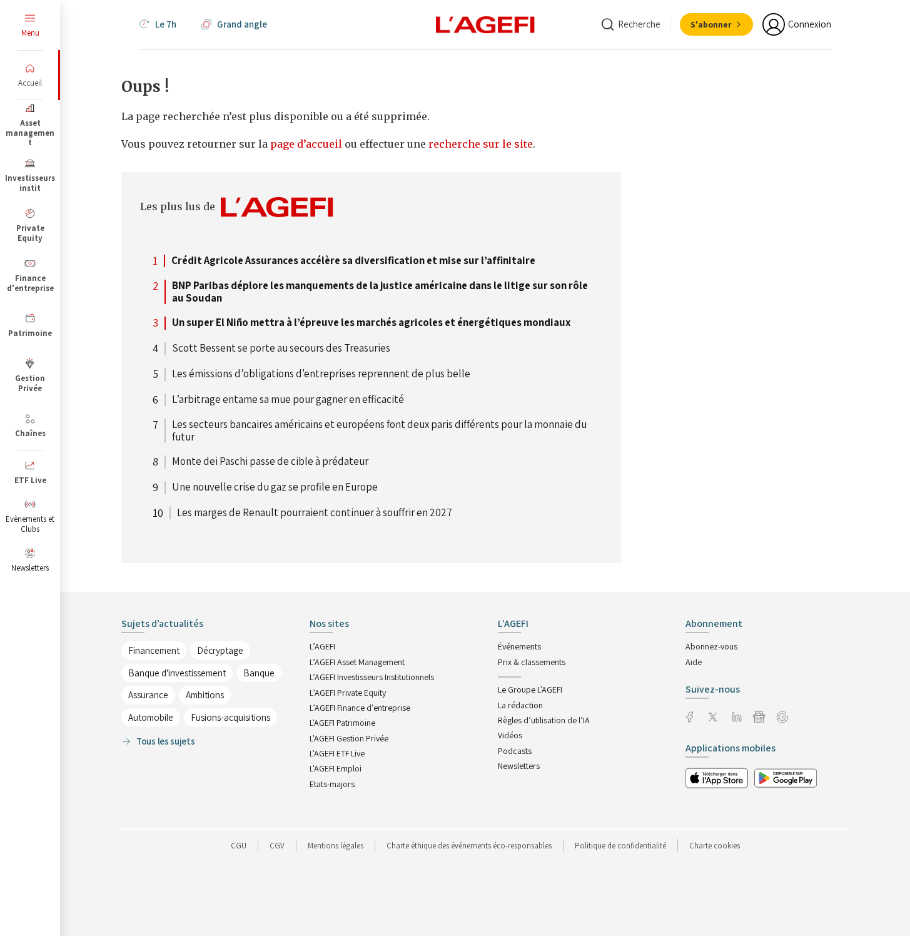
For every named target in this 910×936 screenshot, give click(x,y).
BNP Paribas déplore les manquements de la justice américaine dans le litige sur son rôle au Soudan (380, 292)
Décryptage (220, 650)
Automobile (150, 717)
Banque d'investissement (177, 673)
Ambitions (205, 695)
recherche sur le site (480, 144)
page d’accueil (307, 144)
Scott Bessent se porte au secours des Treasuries (281, 348)
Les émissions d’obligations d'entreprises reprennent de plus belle (321, 374)
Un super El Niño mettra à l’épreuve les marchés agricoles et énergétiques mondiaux (371, 323)
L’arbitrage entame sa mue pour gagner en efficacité (288, 400)
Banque (259, 673)
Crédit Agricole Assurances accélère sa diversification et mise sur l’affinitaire (353, 261)
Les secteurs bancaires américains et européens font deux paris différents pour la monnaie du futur (379, 431)
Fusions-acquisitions (230, 717)
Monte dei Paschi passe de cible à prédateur (270, 461)
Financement (153, 650)
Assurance (148, 695)
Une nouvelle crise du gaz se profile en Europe (275, 487)
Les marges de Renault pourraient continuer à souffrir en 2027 (314, 513)
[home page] (485, 24)
